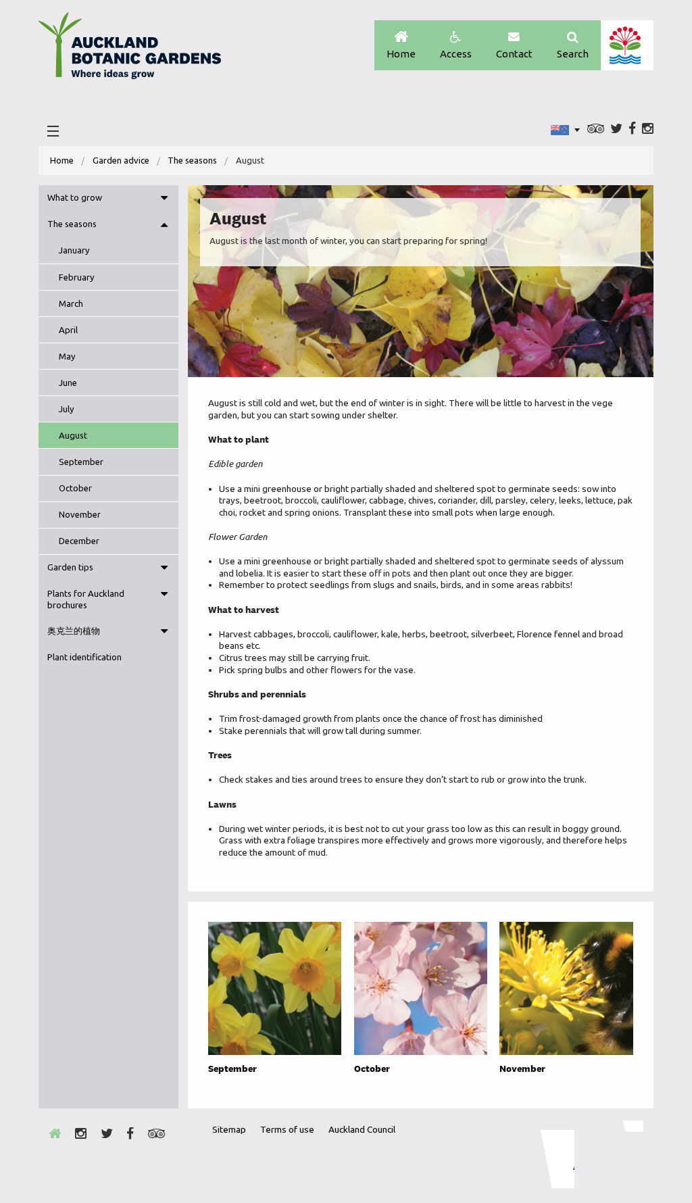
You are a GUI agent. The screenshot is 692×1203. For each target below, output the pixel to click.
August (73, 435)
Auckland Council (626, 45)
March (71, 303)
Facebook (632, 129)
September (81, 461)
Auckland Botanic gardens (130, 49)
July (66, 409)
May (67, 356)
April (68, 330)
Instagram (647, 129)
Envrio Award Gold (548, 1154)
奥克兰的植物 (73, 630)
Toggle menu (164, 198)
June (68, 382)
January (74, 250)
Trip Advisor (595, 129)
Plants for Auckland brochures (85, 599)
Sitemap (229, 1129)
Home (401, 53)
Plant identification (84, 657)
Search (573, 53)
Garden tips (70, 567)
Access (456, 53)
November (80, 514)
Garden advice (121, 160)
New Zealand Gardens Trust (616, 1154)
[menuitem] (62, 160)
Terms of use (287, 1129)
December (79, 540)
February (77, 277)
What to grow (74, 197)
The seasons (192, 160)
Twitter (616, 129)
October (75, 488)
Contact (514, 53)
